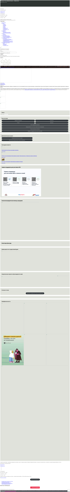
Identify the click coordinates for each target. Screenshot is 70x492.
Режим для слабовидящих (35, 487)
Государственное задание (7, 39)
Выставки (4, 31)
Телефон (1, 51)
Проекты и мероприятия (5, 35)
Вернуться (2, 57)
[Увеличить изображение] (67, 298)
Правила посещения (18, 120)
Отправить (2, 54)
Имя (1, 50)
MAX (4, 43)
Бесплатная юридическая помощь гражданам (17, 140)
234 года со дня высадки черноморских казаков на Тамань (12, 161)
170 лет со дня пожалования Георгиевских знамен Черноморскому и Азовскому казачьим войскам (19, 155)
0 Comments (2, 84)
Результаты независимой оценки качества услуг (35, 293)
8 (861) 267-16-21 (2, 11)
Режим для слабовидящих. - (7, 0)
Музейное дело (5, 28)
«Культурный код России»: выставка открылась (10, 150)
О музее (3, 23)
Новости (3, 33)
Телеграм (4, 44)
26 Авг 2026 (3, 157)
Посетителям (4, 22)
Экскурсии (52, 120)
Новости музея (2, 83)
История (4, 24)
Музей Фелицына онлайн (6, 42)
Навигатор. (16, 0)
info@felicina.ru (2, 12)
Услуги (18, 122)
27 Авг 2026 (3, 151)
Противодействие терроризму (8, 41)
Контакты (4, 30)
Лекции (4, 27)
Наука (4, 26)
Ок (5, 491)
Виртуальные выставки (6, 32)
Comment (1, 53)
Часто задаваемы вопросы (35, 124)
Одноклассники (5, 45)
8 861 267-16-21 (2, 464)
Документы (5, 38)
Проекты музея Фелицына (7, 37)
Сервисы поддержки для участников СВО (35, 131)
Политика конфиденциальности (11, 491)
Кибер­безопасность (6, 40)
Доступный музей (6, 29)
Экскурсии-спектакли (6, 36)
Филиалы (4, 25)
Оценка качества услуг (35, 479)
